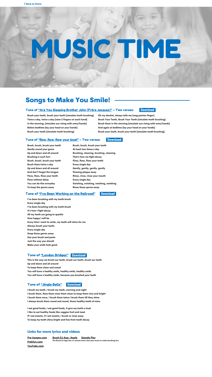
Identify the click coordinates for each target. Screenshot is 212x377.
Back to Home (33, 3)
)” (110, 110)
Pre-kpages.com (37, 337)
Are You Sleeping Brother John (63, 110)
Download (147, 109)
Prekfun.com (35, 341)
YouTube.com (35, 346)
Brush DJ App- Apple (65, 337)
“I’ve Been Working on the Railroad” (67, 194)
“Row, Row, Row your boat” (58, 140)
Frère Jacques (98, 110)
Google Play (88, 337)
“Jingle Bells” (51, 284)
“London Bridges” (54, 255)
